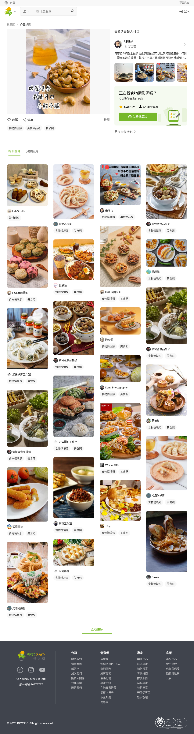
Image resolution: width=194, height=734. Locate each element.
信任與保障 (172, 668)
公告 (168, 678)
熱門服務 (105, 668)
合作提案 (76, 682)
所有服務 (105, 673)
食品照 (50, 128)
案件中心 (142, 659)
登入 (186, 11)
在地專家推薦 (108, 687)
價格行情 (105, 678)
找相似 (31, 201)
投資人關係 (77, 678)
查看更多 (97, 629)
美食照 (31, 299)
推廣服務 (142, 678)
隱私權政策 (172, 673)
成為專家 (142, 663)
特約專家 (142, 687)
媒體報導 (76, 663)
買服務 (104, 659)
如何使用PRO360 (110, 663)
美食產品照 (34, 128)
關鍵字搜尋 (107, 692)
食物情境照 (15, 128)
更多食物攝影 (123, 131)
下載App (184, 3)
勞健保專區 (143, 692)
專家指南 (142, 673)
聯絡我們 (76, 687)
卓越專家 (142, 682)
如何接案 (142, 668)
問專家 (104, 702)
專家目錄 (105, 682)
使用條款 (171, 663)
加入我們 (76, 673)
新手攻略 (142, 697)
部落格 (75, 668)
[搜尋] (72, 11)
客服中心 (171, 659)
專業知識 (105, 697)
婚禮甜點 (14, 217)
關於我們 (76, 659)
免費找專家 (140, 116)
